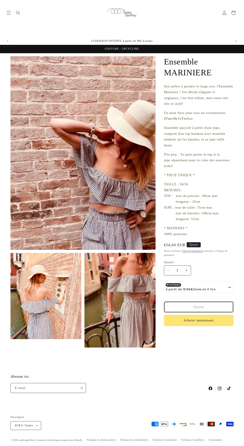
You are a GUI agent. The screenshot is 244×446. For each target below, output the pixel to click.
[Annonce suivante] (236, 41)
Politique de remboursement (101, 440)
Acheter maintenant (199, 320)
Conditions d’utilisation (164, 440)
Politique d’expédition (192, 440)
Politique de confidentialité (134, 440)
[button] (8, 12)
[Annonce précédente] (8, 41)
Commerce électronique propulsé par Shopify (59, 440)
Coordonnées (215, 440)
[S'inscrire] (81, 388)
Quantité (169, 262)
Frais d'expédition (192, 250)
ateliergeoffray (27, 440)
